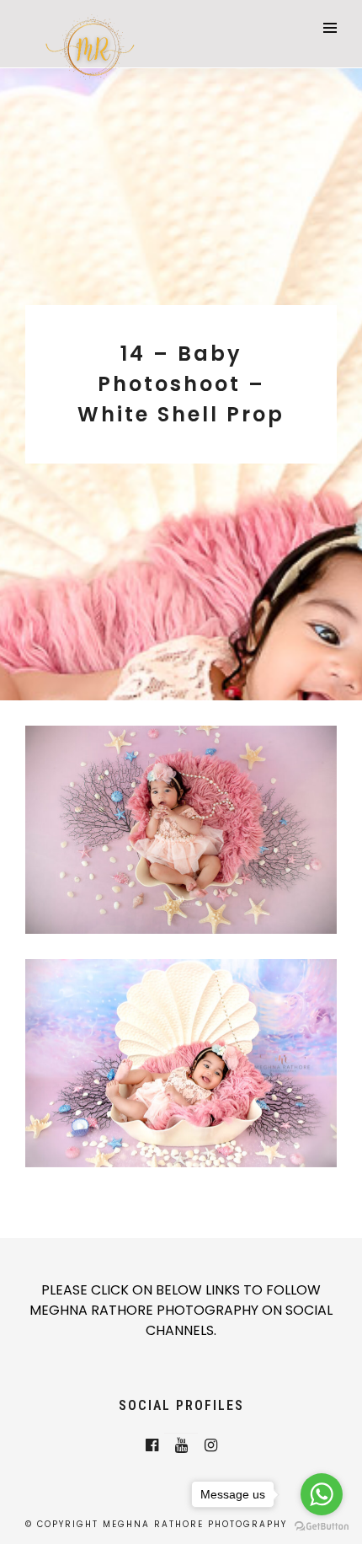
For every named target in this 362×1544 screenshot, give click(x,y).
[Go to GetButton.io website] (322, 1526)
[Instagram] (211, 1445)
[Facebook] (152, 1445)
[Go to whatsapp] (322, 1494)
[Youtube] (181, 1445)
